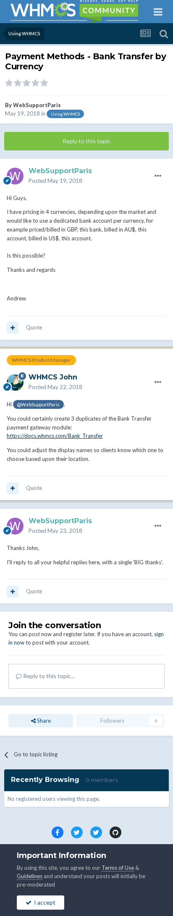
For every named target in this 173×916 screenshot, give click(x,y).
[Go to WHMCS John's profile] (15, 382)
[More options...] (157, 176)
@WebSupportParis (38, 404)
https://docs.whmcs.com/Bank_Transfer (55, 435)
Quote (34, 327)
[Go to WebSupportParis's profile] (15, 176)
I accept (43, 902)
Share (43, 720)
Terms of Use (118, 867)
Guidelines (29, 876)
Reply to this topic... (48, 675)
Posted (55, 180)
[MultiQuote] (12, 328)
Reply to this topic (86, 141)
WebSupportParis (37, 105)
